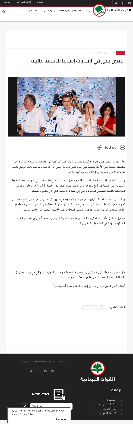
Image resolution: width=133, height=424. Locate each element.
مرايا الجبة (109, 409)
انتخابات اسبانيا (90, 307)
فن (55, 10)
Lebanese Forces (112, 10)
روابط (43, 10)
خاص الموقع (77, 10)
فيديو (31, 10)
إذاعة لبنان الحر (23, 2)
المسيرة (40, 2)
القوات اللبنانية (64, 10)
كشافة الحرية (108, 414)
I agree (60, 419)
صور (36, 10)
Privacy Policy (26, 414)
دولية (120, 53)
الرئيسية (88, 10)
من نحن (6, 2)
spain (102, 307)
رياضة (50, 10)
